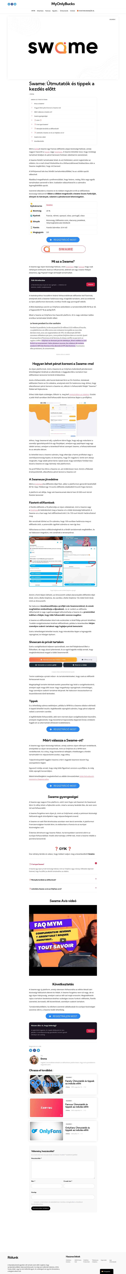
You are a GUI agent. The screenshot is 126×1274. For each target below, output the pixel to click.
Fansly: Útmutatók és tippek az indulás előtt (79, 1082)
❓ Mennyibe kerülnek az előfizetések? (46, 129)
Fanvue (81, 267)
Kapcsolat (103, 1260)
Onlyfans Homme (68, 1261)
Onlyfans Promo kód (86, 1261)
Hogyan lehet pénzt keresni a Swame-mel (47, 108)
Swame (90, 284)
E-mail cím (68, 1181)
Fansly (47, 152)
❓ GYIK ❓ (38, 120)
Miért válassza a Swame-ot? (43, 112)
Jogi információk (113, 1261)
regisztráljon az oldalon (79, 394)
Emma (32, 94)
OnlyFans (58, 152)
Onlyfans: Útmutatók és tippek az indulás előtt (77, 1128)
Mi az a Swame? (39, 103)
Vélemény (112, 19)
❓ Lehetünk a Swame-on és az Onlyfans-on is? (49, 133)
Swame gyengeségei (41, 116)
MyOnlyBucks (63, 4)
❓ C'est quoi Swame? (41, 124)
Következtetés (39, 141)
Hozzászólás (36, 1158)
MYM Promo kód (78, 1261)
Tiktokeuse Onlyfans (95, 1261)
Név (33, 1181)
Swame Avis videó (40, 137)
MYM (37, 149)
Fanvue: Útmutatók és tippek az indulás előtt (76, 1105)
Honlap (33, 1192)
